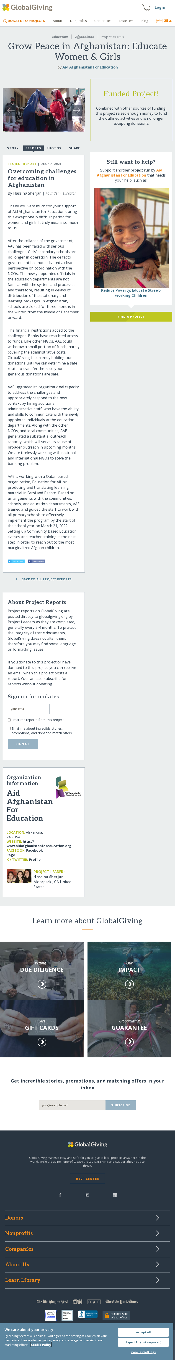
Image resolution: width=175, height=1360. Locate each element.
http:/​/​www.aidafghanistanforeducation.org (39, 843)
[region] (86, 1341)
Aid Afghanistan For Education (90, 67)
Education (60, 36)
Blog (145, 20)
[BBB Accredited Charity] (90, 1315)
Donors (14, 1218)
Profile (35, 859)
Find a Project (131, 316)
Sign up (23, 744)
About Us (17, 1265)
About (57, 20)
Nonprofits (78, 20)
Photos (54, 148)
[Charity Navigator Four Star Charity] (53, 1315)
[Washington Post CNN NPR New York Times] (87, 1303)
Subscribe (120, 1105)
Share (74, 148)
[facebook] (60, 1194)
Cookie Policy (41, 1345)
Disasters (126, 20)
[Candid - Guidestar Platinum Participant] (70, 1315)
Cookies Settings (143, 1352)
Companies (102, 20)
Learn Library (22, 1280)
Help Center (87, 1179)
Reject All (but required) (143, 1342)
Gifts (168, 20)
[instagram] (87, 1194)
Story (12, 148)
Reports (33, 148)
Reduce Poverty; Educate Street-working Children (131, 293)
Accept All (143, 1332)
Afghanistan (84, 36)
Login (160, 7)
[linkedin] (115, 1194)
